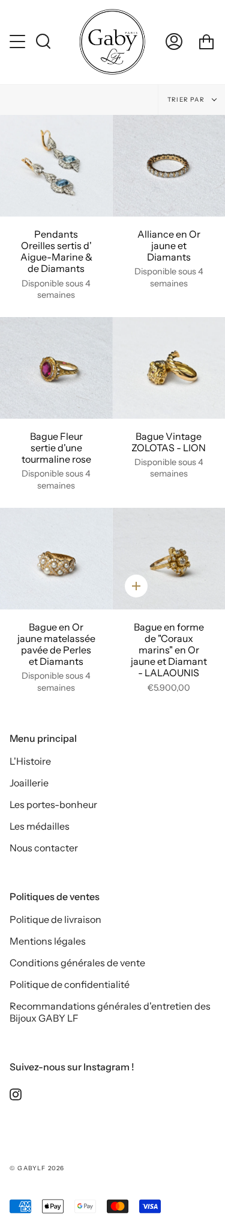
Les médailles (40, 826)
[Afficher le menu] (19, 41)
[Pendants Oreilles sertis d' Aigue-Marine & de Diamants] (56, 166)
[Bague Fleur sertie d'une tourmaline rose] (56, 368)
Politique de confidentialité (70, 984)
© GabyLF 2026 (37, 1168)
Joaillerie (29, 783)
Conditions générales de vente (77, 963)
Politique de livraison (55, 919)
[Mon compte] (174, 42)
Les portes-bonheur (53, 804)
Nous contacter (44, 848)
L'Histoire (30, 761)
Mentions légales (48, 941)
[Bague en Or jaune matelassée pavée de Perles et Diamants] (56, 558)
